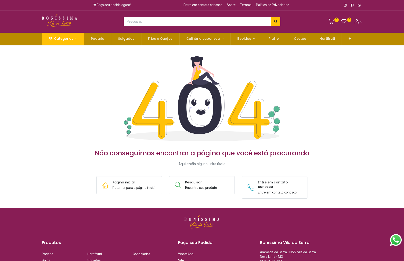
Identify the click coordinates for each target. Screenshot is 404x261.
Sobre (231, 5)
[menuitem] (97, 39)
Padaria (47, 254)
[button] (350, 39)
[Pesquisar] (275, 21)
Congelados (151, 254)
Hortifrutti (94, 254)
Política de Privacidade (272, 5)
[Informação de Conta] (358, 22)
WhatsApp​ (186, 254)
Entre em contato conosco (203, 5)
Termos (246, 5)
